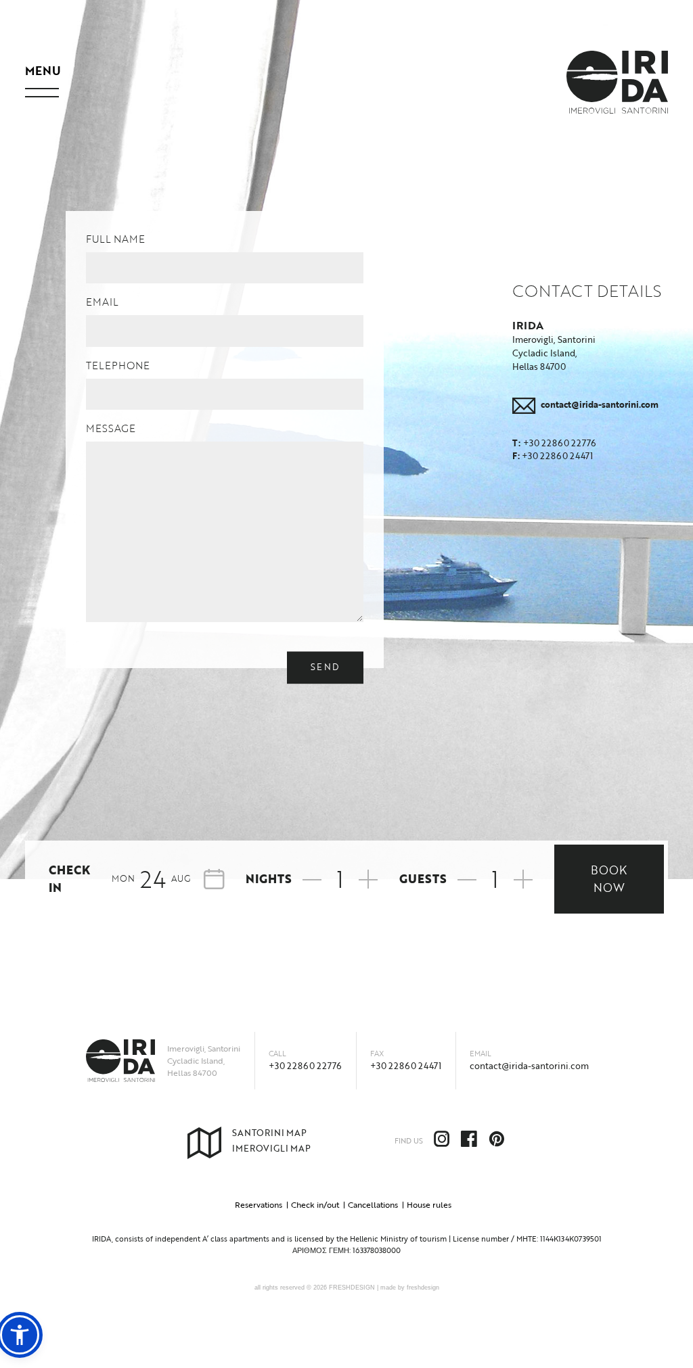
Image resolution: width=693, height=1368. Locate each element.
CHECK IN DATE (337, 876)
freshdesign (423, 1287)
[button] (19, 1334)
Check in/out (315, 1204)
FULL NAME (115, 238)
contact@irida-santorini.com (529, 1065)
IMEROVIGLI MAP (271, 1148)
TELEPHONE (118, 365)
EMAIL (102, 301)
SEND (325, 667)
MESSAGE (110, 428)
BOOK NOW (609, 879)
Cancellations (373, 1204)
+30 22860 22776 (305, 1065)
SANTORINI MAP (269, 1132)
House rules (429, 1204)
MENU (43, 70)
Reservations (258, 1204)
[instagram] (447, 1141)
